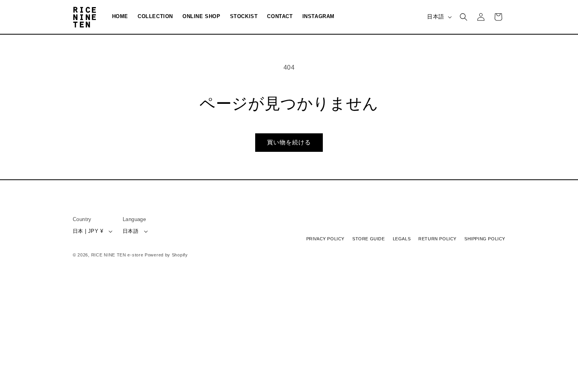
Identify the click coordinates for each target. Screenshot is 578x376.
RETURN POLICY (437, 239)
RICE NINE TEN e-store (117, 255)
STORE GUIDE (368, 239)
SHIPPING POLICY (484, 239)
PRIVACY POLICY (325, 239)
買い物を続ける (289, 142)
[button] (463, 17)
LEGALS (402, 239)
